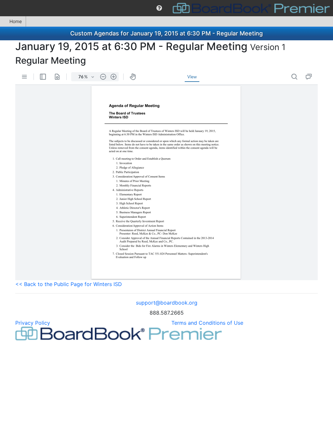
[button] (159, 8)
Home (15, 21)
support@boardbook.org (166, 302)
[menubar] (166, 8)
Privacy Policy (32, 323)
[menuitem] (159, 8)
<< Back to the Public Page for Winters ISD (68, 284)
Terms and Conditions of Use (207, 323)
